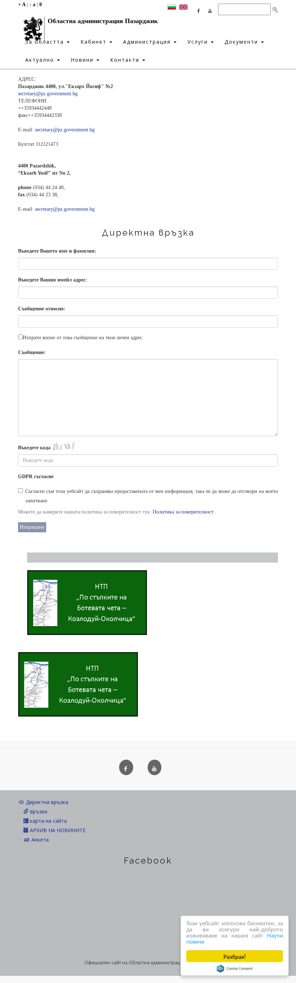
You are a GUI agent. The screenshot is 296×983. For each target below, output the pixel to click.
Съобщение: (32, 352)
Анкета (39, 839)
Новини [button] (83, 59)
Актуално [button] (40, 59)
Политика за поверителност (183, 512)
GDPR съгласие (35, 476)
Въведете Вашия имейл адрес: (52, 280)
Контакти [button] (126, 59)
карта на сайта (48, 820)
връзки (38, 811)
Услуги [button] (198, 41)
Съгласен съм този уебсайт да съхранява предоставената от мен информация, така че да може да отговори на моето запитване (151, 496)
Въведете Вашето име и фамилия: (57, 251)
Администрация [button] (148, 41)
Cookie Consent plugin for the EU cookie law (235, 969)
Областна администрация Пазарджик (103, 21)
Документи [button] (242, 41)
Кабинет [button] (94, 41)
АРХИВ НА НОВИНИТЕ (57, 830)
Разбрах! (234, 956)
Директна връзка (46, 802)
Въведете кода (34, 447)
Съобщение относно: (41, 308)
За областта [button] (45, 41)
